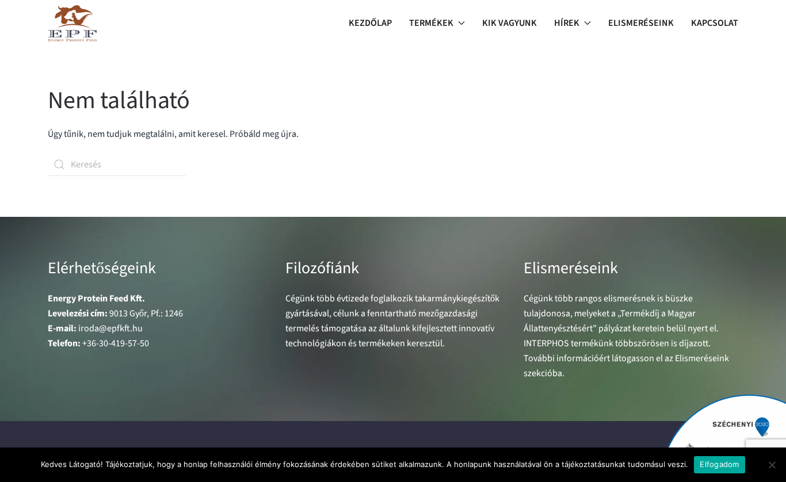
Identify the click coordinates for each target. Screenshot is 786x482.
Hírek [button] (566, 23)
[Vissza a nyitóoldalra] (72, 23)
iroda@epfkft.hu (110, 328)
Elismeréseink (641, 23)
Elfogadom (719, 464)
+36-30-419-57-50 (115, 343)
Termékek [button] (431, 23)
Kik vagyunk (509, 23)
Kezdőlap (370, 23)
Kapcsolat (714, 23)
